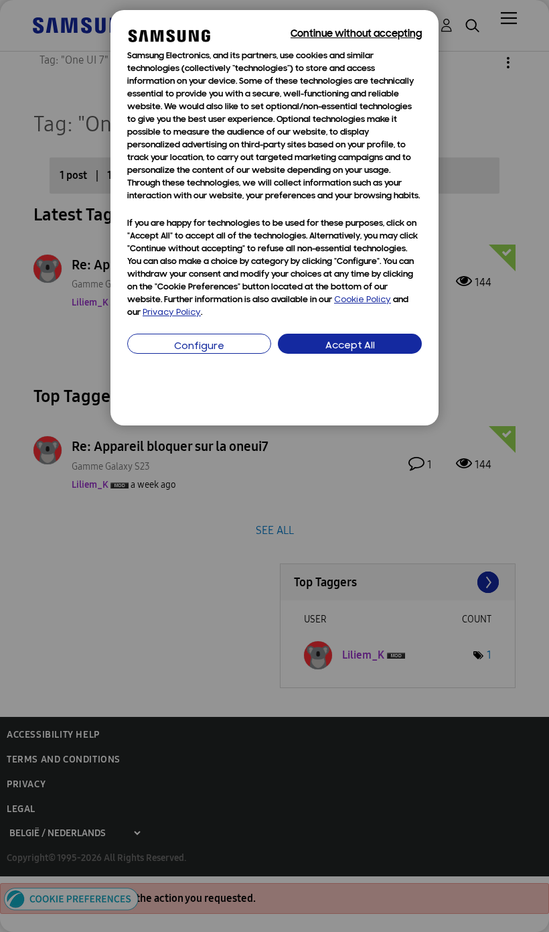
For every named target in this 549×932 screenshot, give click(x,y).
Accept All (350, 346)
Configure (199, 347)
